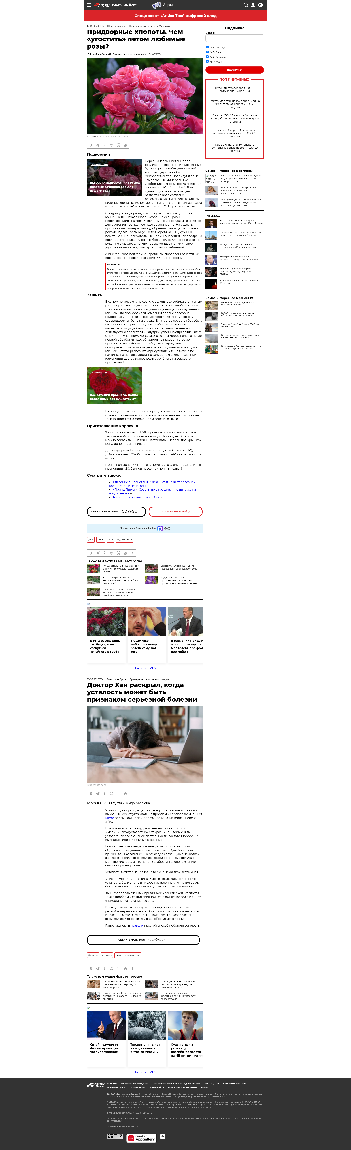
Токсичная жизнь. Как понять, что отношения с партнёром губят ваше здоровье (122, 984)
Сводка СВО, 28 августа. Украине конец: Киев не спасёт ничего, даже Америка (234, 118)
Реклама (112, 1084)
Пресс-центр (212, 1084)
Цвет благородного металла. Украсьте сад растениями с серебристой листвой (119, 592)
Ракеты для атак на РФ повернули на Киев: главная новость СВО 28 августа (235, 104)
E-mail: (210, 32)
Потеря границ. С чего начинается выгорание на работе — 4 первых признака (122, 996)
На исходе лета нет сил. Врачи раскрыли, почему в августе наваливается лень (178, 984)
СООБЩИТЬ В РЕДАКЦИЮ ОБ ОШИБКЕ (188, 1087)
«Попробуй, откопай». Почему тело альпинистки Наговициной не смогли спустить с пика (241, 202)
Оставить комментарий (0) (176, 511)
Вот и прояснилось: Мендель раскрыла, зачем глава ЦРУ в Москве (241, 221)
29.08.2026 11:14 (95, 679)
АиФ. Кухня (216, 61)
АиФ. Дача (215, 52)
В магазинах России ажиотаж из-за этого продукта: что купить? (241, 347)
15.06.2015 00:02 (95, 26)
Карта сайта (157, 1087)
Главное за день (219, 47)
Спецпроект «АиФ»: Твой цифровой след (176, 15)
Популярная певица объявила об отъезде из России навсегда (238, 245)
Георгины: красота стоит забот (136, 497)
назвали (137, 925)
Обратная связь (116, 1087)
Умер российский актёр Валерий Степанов (239, 282)
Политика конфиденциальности (122, 1126)
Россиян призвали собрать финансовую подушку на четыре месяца (238, 271)
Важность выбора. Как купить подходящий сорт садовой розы (179, 567)
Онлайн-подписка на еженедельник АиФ (176, 1084)
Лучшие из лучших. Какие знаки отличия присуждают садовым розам (121, 568)
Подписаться (234, 70)
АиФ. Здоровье (218, 57)
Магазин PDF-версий (234, 1084)
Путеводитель (138, 1087)
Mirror (109, 818)
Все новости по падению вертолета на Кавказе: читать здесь (241, 336)
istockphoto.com (96, 785)
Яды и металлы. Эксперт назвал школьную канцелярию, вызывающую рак (239, 190)
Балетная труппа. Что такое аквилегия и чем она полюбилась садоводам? (122, 580)
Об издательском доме (135, 1084)
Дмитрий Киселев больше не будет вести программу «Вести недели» (240, 258)
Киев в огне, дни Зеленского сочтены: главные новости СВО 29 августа (235, 148)
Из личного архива (118, 136)
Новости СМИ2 (145, 668)
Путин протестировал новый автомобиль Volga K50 (234, 89)
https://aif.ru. (117, 1121)
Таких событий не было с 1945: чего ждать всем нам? (241, 325)
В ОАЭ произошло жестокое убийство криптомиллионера (238, 314)
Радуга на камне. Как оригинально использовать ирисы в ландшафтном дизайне (179, 580)
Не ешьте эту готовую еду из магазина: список (237, 303)
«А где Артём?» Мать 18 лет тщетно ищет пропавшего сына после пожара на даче (241, 178)
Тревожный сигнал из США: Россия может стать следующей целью (240, 233)
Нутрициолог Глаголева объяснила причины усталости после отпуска (178, 996)
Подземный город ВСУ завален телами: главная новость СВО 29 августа (235, 133)
